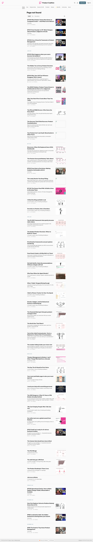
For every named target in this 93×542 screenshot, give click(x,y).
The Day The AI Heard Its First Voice (38, 367)
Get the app (51, 540)
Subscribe (82, 2)
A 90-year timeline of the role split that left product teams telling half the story (39, 114)
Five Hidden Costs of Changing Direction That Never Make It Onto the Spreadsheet (40, 102)
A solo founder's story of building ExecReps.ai (37, 201)
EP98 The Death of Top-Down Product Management (38, 528)
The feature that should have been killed (39, 441)
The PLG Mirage (32, 451)
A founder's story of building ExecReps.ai (36, 294)
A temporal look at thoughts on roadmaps (36, 470)
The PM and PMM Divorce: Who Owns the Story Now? (39, 110)
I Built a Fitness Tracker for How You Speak (40, 293)
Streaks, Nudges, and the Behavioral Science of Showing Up (38, 302)
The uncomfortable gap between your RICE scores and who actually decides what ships (40, 246)
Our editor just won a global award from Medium (39, 419)
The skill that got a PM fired (35, 459)
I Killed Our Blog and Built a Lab (36, 200)
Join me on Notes (32, 477)
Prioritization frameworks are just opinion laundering (39, 242)
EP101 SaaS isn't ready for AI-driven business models (38, 430)
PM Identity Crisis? (31, 360)
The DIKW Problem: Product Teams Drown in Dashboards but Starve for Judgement (40, 88)
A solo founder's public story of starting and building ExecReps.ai (38, 411)
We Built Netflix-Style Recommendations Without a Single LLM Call (39, 264)
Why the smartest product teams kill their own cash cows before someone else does (39, 125)
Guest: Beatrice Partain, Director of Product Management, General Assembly (39, 192)
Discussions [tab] (37, 16)
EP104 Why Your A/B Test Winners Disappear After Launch (37, 76)
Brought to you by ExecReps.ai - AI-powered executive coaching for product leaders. (39, 443)
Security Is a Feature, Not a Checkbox (38, 208)
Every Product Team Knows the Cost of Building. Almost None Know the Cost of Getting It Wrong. (39, 68)
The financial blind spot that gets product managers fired (39, 312)
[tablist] (33, 16)
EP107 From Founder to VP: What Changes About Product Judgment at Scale (40, 30)
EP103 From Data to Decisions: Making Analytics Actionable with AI (38, 169)
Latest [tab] (29, 16)
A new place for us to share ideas (34, 479)
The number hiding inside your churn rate (39, 344)
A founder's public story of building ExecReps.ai (37, 235)
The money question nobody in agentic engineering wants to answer (40, 275)
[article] (46, 23)
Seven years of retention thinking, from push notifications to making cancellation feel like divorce (40, 255)
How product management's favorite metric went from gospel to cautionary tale (39, 326)
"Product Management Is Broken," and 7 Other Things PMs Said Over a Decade (39, 358)
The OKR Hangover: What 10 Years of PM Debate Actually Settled (39, 396)
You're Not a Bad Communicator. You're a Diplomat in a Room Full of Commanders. (39, 334)
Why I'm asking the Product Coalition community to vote (39, 388)
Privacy (9, 540)
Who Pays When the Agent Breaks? (37, 273)
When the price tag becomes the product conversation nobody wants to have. (39, 137)
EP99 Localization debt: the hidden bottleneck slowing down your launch (38, 515)
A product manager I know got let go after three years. (39, 461)
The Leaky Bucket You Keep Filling (37, 178)
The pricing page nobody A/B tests (34, 379)
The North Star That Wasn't (35, 323)
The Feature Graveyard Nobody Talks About (40, 158)
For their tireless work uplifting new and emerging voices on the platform (40, 422)
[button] (23, 7)
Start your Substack (44, 540)
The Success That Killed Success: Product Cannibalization (40, 122)
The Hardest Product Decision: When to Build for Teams (39, 232)
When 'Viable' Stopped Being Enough (38, 283)
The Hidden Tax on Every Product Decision (40, 66)
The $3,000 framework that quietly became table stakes (40, 221)
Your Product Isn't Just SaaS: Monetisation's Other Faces (40, 133)
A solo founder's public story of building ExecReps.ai (38, 210)
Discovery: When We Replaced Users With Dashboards (40, 148)
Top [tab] (32, 16)
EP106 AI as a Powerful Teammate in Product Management (40, 40)
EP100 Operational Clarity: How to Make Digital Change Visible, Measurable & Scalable (39, 490)
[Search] (74, 3)
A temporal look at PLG (32, 452)
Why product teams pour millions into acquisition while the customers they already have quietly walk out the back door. (40, 181)
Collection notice (17, 540)
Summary (29, 23)
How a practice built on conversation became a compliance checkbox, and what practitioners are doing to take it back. (40, 161)
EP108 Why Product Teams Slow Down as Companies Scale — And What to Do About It (40, 20)
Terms (12, 540)
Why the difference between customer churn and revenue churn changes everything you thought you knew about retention (39, 347)
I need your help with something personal (39, 386)
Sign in (89, 2)
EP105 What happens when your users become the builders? (38, 55)
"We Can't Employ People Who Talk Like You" (39, 407)
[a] (60, 22)
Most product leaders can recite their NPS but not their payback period (39, 316)
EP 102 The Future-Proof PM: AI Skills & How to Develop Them (40, 189)
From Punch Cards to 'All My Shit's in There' (40, 253)
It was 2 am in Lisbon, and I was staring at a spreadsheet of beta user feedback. (40, 337)
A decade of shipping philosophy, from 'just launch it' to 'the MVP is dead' (40, 285)
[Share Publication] (77, 3)
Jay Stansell (32, 24)
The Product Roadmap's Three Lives (38, 468)
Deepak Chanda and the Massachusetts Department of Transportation (39, 507)
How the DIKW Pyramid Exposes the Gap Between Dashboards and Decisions (38, 91)
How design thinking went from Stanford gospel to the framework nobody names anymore (39, 224)
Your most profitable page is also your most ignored (40, 377)
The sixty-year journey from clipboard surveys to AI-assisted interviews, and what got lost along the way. (40, 151)
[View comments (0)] (37, 26)
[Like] (28, 72)
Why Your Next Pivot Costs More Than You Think (40, 99)
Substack (80, 540)
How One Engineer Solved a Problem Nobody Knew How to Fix (40, 504)
